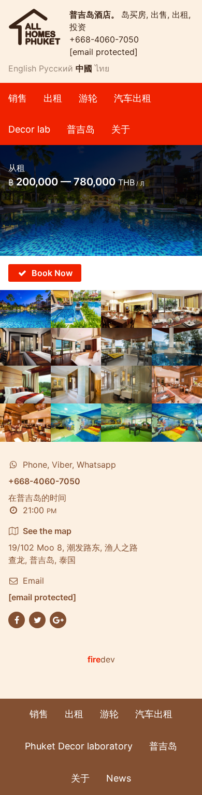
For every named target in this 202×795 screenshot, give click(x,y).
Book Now (52, 273)
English (22, 68)
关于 (120, 129)
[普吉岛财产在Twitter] (37, 619)
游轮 (88, 98)
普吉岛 (81, 129)
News (118, 778)
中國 (84, 68)
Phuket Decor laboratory (79, 746)
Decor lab (29, 129)
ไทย (102, 68)
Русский (56, 68)
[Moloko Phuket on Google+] (58, 619)
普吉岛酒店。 (95, 14)
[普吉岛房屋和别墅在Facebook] (16, 619)
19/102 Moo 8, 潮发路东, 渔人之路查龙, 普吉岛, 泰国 (73, 545)
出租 (53, 98)
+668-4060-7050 (104, 39)
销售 (17, 98)
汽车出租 (132, 98)
